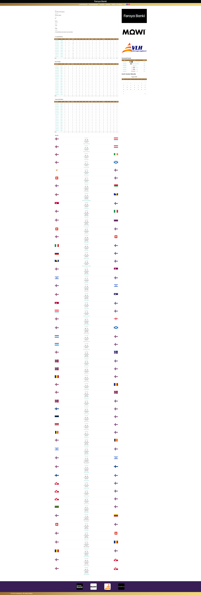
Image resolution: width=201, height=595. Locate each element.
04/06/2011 (86, 145)
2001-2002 (57, 65)
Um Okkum (119, 4)
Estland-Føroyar (86, 421)
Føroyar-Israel (86, 291)
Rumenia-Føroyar (86, 381)
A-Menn (62, 40)
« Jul (123, 93)
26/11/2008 (86, 252)
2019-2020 (57, 94)
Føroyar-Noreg (86, 398)
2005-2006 (57, 109)
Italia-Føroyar (86, 250)
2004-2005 (57, 70)
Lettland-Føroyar (86, 429)
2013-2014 (57, 84)
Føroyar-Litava (86, 521)
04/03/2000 (86, 558)
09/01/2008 (86, 284)
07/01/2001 (86, 541)
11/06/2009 (86, 219)
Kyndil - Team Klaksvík (136, 61)
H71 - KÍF (136, 71)
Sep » (145, 93)
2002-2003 (57, 43)
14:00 (144, 67)
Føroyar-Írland (86, 159)
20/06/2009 (86, 193)
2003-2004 (57, 45)
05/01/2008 (86, 293)
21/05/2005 (86, 351)
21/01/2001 (86, 505)
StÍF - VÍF (136, 67)
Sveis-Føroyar (86, 530)
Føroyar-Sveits (86, 242)
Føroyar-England (86, 324)
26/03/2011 (86, 153)
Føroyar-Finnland (86, 472)
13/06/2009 (86, 210)
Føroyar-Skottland (86, 167)
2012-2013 (57, 119)
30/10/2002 (86, 490)
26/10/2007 (86, 326)
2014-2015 (57, 86)
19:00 (144, 65)
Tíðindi (113, 4)
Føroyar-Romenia (86, 547)
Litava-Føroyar (86, 512)
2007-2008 (57, 50)
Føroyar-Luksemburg (86, 143)
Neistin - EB (134, 65)
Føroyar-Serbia (86, 274)
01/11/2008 (86, 260)
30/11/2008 (86, 244)
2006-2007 (57, 48)
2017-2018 (57, 127)
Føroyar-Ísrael (86, 463)
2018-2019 (57, 92)
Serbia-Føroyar (86, 208)
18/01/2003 (86, 431)
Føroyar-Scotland (86, 333)
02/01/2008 (86, 302)
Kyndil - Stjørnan (136, 63)
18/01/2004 (86, 375)
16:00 (144, 69)
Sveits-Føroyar (86, 182)
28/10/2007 (86, 310)
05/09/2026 (124, 63)
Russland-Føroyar (86, 258)
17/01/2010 (86, 169)
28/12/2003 (86, 415)
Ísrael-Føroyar (86, 454)
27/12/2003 (86, 423)
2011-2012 (56, 56)
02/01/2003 (86, 474)
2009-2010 (57, 53)
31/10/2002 (86, 482)
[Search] (124, 4)
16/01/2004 (86, 383)
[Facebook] (127, 4)
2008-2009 (57, 51)
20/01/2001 (86, 514)
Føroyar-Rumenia (86, 389)
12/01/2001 (86, 532)
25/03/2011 (86, 161)
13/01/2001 (86, 523)
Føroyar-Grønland (86, 565)
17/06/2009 (86, 202)
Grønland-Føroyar (86, 503)
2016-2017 (57, 89)
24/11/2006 (86, 343)
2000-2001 (57, 42)
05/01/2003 (86, 465)
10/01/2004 (86, 391)
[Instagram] (129, 4)
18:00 (144, 63)
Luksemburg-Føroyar (86, 341)
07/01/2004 (86, 400)
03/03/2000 (86, 567)
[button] (98, 4)
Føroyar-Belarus (86, 191)
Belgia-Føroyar (86, 437)
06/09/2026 (124, 67)
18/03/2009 (86, 235)
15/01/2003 (86, 439)
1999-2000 (57, 40)
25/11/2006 (86, 335)
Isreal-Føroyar (86, 282)
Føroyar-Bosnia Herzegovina (86, 200)
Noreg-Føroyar (86, 365)
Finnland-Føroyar (86, 413)
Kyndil (61, 65)
